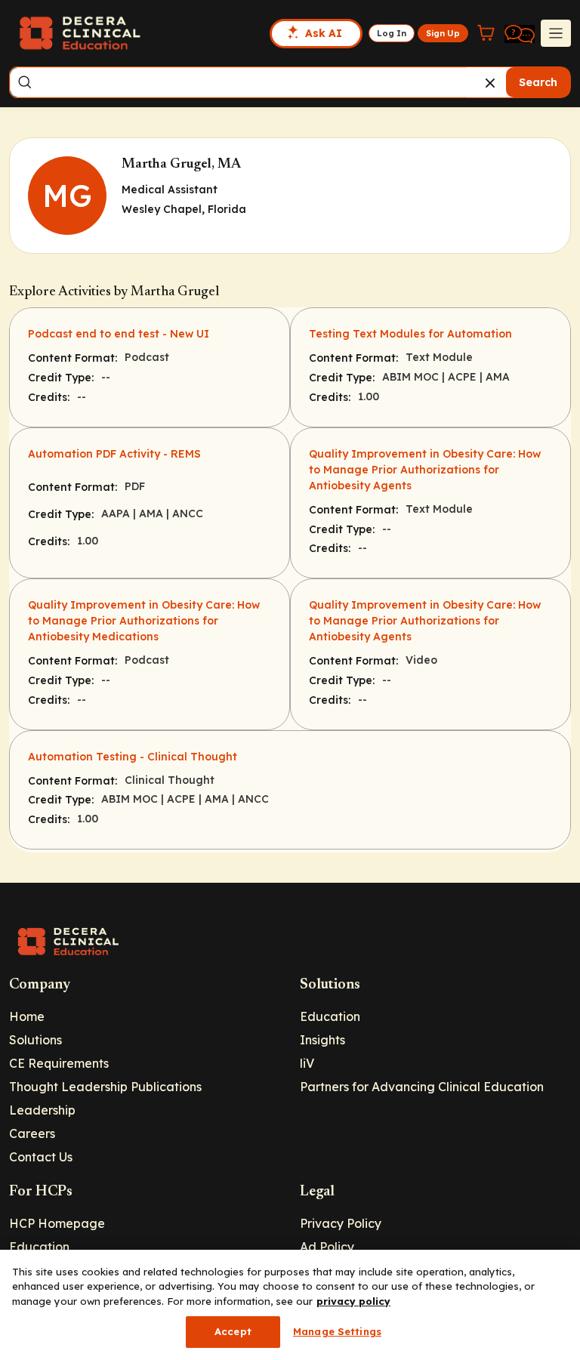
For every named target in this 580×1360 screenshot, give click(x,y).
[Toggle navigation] (556, 33)
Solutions (35, 1039)
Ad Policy (327, 1246)
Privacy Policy (340, 1223)
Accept (232, 1331)
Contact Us (40, 1156)
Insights (322, 1039)
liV (307, 1063)
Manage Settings (337, 1331)
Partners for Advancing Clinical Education (422, 1086)
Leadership (42, 1110)
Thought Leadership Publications (105, 1086)
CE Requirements (59, 1063)
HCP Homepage (57, 1223)
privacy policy (353, 1301)
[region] (290, 1305)
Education (330, 1016)
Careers (32, 1133)
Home (27, 1016)
